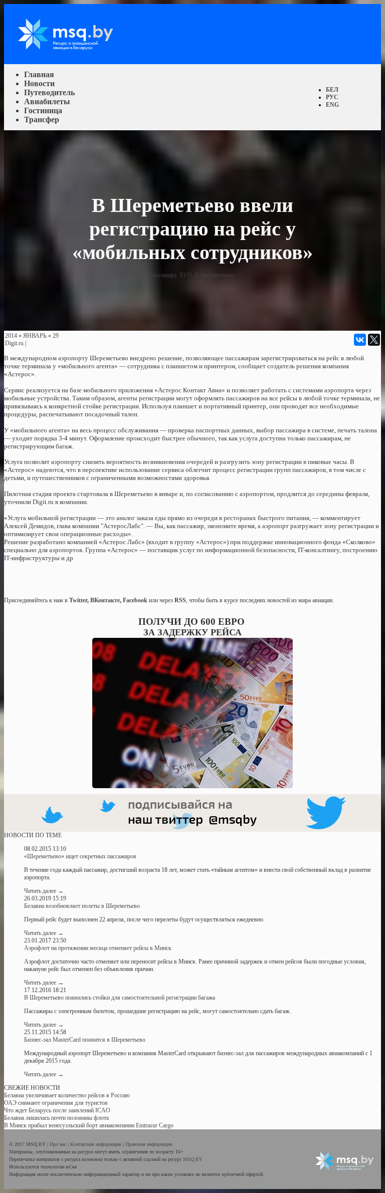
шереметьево (218, 275)
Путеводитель (49, 92)
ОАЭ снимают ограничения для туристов (56, 1102)
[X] (374, 340)
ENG (332, 104)
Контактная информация (96, 1144)
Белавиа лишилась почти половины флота (56, 1117)
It (197, 275)
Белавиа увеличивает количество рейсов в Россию (67, 1095)
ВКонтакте (105, 600)
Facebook (135, 600)
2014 (11, 335)
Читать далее (44, 890)
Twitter (78, 600)
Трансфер (41, 119)
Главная (39, 74)
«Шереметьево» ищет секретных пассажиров (80, 856)
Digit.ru (14, 343)
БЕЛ (332, 89)
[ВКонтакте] (360, 340)
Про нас (59, 1144)
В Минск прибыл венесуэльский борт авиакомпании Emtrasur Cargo (88, 1125)
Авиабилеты (47, 101)
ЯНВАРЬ (35, 335)
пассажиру (163, 275)
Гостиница (43, 110)
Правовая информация (148, 1144)
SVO (185, 275)
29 (56, 335)
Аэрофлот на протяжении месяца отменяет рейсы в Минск (97, 947)
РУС (332, 97)
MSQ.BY (193, 1159)
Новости (39, 83)
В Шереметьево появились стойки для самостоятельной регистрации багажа (119, 997)
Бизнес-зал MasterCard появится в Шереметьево (84, 1039)
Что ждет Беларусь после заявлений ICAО (57, 1110)
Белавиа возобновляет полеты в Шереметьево (82, 905)
